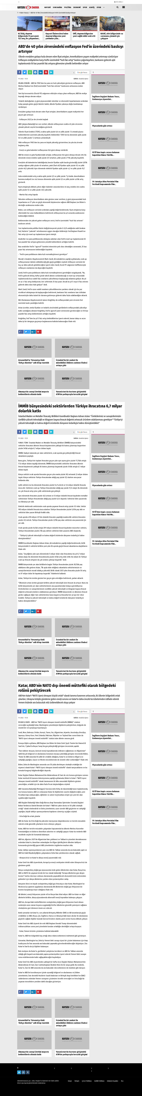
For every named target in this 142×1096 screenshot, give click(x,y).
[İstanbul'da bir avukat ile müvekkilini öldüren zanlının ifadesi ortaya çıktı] (72, 348)
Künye (70, 1081)
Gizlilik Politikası (99, 1081)
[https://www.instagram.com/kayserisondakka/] (23, 1072)
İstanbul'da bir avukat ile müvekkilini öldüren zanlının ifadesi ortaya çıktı (71, 363)
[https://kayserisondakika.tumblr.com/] (28, 1072)
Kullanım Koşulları (112, 1081)
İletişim (77, 1081)
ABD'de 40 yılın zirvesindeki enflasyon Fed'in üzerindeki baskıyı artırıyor (53, 13)
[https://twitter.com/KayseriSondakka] (19, 1072)
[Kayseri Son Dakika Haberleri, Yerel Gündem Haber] (28, 7)
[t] (104, 7)
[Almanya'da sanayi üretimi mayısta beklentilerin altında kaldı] (34, 380)
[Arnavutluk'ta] (34, 348)
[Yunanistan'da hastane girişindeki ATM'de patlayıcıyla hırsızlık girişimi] (72, 380)
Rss (122, 1081)
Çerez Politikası (87, 1081)
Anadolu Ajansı (83, 79)
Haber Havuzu (24, 13)
